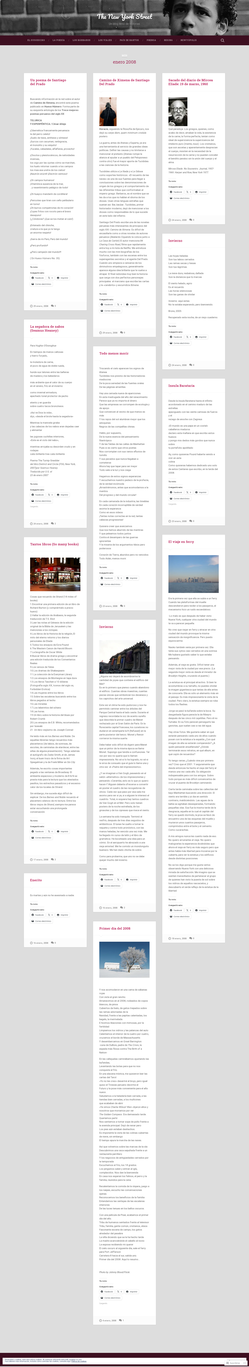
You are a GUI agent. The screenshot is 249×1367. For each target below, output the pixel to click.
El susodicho (36, 40)
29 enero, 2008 (40, 306)
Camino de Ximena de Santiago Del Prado (124, 82)
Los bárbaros (81, 40)
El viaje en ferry (181, 541)
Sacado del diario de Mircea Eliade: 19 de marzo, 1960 (190, 82)
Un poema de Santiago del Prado (48, 82)
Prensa (151, 40)
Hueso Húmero (43, 258)
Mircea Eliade (175, 168)
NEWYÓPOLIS (189, 40)
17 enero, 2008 (40, 860)
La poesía (59, 40)
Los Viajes (105, 40)
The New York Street (124, 16)
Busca (222, 40)
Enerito (36, 880)
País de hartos (129, 40)
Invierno (175, 240)
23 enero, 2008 (110, 606)
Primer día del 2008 (114, 928)
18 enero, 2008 (179, 938)
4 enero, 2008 (109, 1320)
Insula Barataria (181, 385)
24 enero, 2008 (179, 220)
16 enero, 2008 (110, 908)
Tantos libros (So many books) (54, 544)
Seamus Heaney (48, 467)
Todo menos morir (114, 353)
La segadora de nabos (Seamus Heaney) (47, 328)
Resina (168, 40)
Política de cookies (78, 1361)
